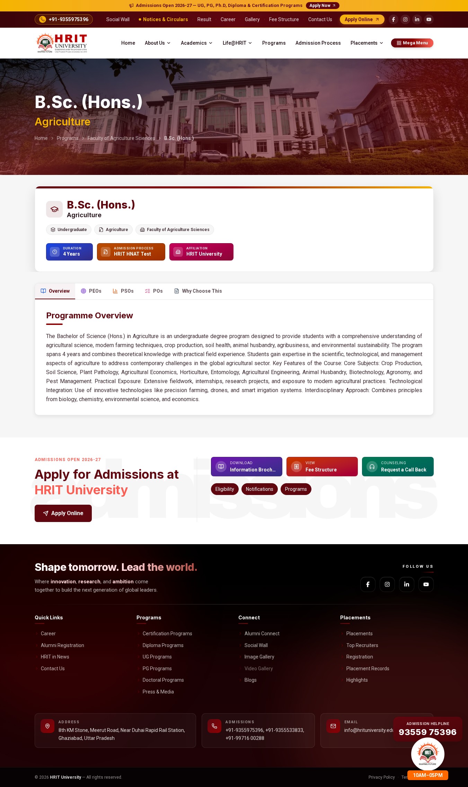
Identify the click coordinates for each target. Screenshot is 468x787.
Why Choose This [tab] (202, 291)
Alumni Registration (62, 645)
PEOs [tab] (95, 291)
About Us (155, 43)
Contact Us (53, 668)
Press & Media (158, 692)
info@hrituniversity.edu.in (372, 730)
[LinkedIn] (417, 19)
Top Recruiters (362, 645)
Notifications (259, 489)
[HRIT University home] (62, 43)
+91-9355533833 (284, 730)
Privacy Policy (382, 777)
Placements (364, 43)
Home (128, 43)
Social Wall (256, 645)
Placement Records (367, 668)
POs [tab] (158, 291)
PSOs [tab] (127, 291)
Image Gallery (259, 657)
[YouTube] (429, 19)
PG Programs (157, 668)
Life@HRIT (234, 43)
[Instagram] (405, 19)
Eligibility (224, 489)
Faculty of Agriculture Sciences (121, 138)
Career (48, 633)
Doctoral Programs (163, 680)
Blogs (251, 680)
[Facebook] (393, 19)
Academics (194, 43)
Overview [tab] (59, 291)
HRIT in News (55, 657)
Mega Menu (415, 42)
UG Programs (157, 657)
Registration (359, 657)
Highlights (357, 680)
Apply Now (319, 5)
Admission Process (318, 43)
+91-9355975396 (244, 730)
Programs (274, 43)
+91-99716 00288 (245, 738)
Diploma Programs (163, 645)
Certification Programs (167, 633)
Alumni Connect (262, 633)
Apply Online (67, 513)
